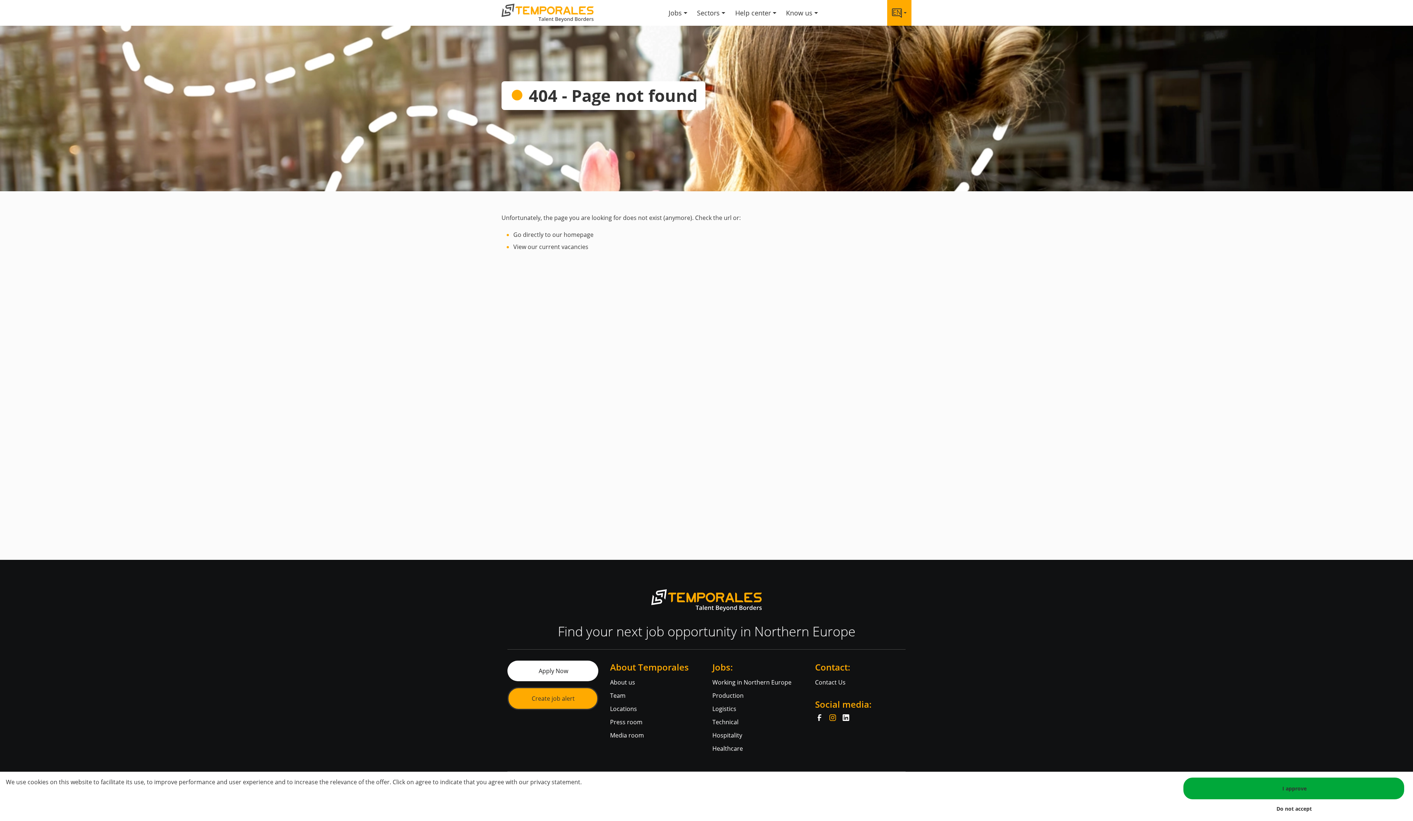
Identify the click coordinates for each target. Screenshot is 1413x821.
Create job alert (553, 698)
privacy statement (555, 782)
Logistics (724, 709)
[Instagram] (832, 717)
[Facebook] (819, 717)
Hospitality (727, 735)
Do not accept (1294, 808)
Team (618, 696)
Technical (725, 722)
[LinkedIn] (846, 717)
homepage (579, 235)
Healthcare (727, 748)
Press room (626, 722)
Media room (627, 735)
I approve (1294, 788)
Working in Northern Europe (752, 682)
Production (728, 696)
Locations (623, 709)
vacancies (575, 247)
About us (622, 682)
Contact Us (830, 682)
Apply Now (553, 671)
